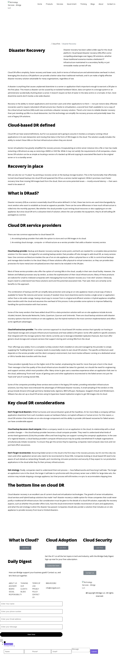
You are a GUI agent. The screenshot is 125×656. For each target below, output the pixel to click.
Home (39, 4)
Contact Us (111, 4)
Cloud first (56, 44)
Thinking (83, 4)
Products (49, 4)
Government (71, 4)
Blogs (93, 4)
